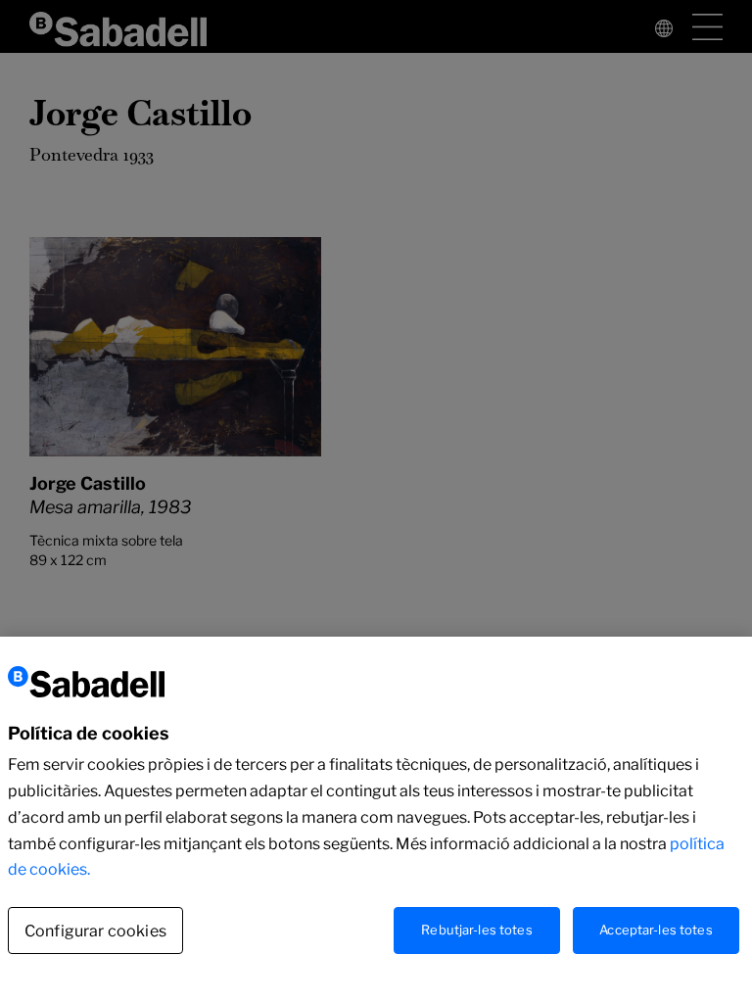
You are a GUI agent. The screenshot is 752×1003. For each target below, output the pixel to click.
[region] (376, 820)
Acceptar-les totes (655, 929)
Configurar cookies (95, 931)
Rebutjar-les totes (476, 929)
